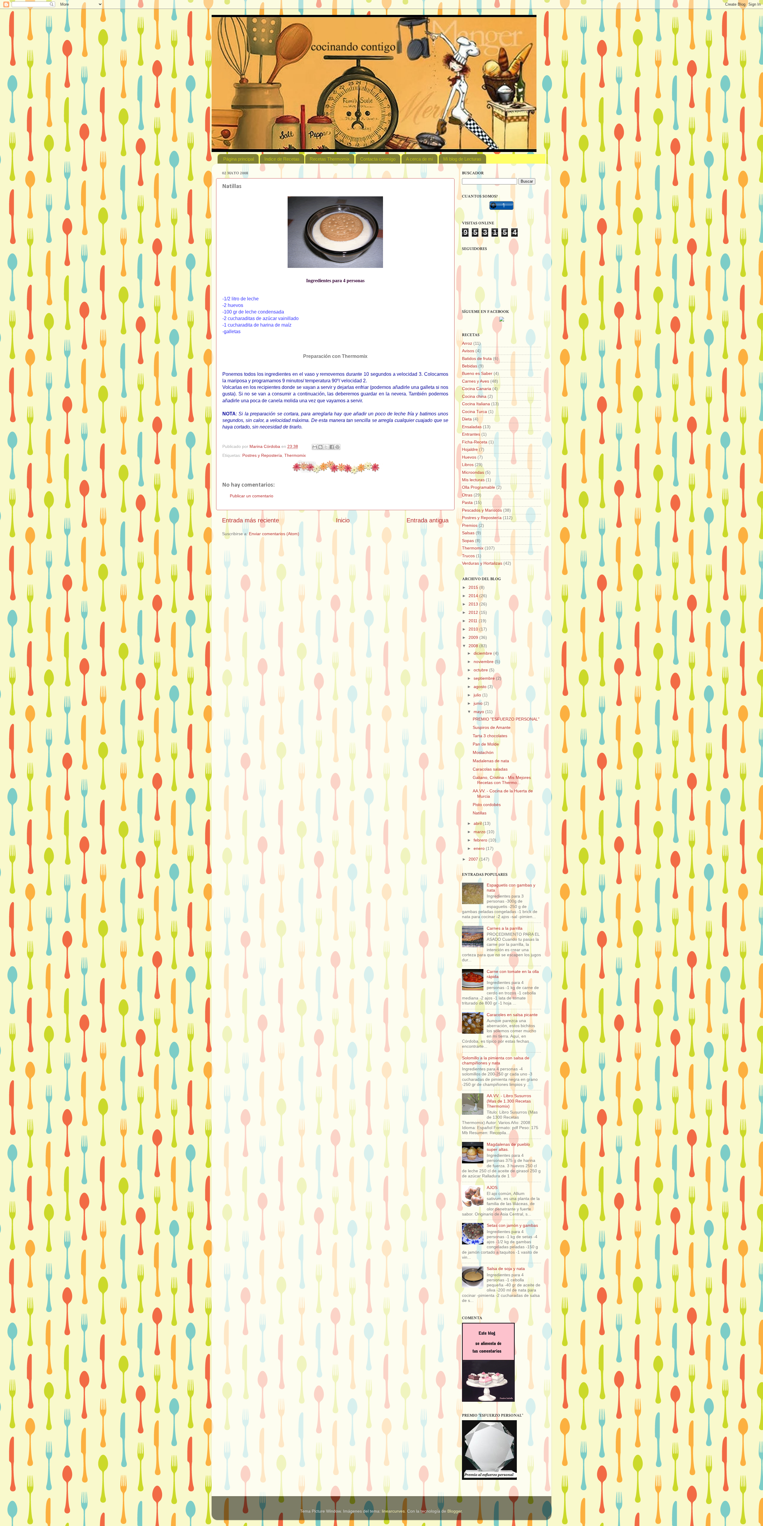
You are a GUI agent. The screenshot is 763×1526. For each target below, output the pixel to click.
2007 (474, 859)
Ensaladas (472, 426)
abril (478, 823)
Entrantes (471, 434)
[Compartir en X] (326, 447)
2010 (474, 629)
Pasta (467, 502)
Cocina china (474, 396)
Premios (469, 525)
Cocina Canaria (476, 388)
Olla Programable (478, 487)
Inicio (343, 520)
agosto (481, 686)
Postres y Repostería (262, 455)
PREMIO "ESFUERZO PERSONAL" (506, 719)
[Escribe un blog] (320, 447)
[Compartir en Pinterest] (337, 447)
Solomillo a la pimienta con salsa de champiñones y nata (495, 1060)
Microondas (473, 472)
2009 (474, 637)
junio (479, 703)
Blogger (454, 1511)
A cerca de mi (419, 159)
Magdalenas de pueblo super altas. (508, 1147)
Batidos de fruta (477, 358)
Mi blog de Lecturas (462, 159)
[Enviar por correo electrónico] (315, 447)
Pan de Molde (486, 744)
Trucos (468, 555)
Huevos (469, 457)
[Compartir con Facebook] (332, 447)
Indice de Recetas (282, 159)
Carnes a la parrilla (504, 928)
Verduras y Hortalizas (482, 563)
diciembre (483, 653)
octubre (481, 669)
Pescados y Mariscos (482, 510)
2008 (474, 645)
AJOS (492, 1187)
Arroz (467, 343)
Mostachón (483, 752)
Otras (467, 495)
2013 (474, 604)
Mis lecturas (473, 479)
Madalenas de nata (491, 760)
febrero (481, 840)
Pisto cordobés (487, 804)
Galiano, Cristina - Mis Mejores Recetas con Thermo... (502, 780)
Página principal (238, 159)
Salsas (468, 532)
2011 (474, 620)
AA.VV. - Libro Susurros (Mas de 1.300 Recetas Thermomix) (509, 1101)
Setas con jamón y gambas (512, 1225)
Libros (468, 464)
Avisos (468, 350)
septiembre (485, 678)
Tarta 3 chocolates (490, 735)
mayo (479, 711)
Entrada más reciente (250, 520)
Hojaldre (470, 449)
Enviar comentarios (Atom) (274, 533)
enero (480, 848)
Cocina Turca (474, 411)
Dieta (467, 419)
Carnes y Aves (475, 381)
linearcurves (393, 1511)
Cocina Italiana (476, 403)
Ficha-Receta (474, 442)
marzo (480, 831)
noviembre (484, 661)
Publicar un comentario (251, 495)
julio (478, 695)
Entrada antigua (428, 520)
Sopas (468, 540)
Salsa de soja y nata (506, 1268)
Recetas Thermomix (330, 159)
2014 (474, 595)
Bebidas (469, 366)
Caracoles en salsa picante (512, 1014)
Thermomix (295, 455)
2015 (474, 587)
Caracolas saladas (490, 769)
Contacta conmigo (378, 159)
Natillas (479, 813)
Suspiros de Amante (492, 727)
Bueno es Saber (477, 373)
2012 (474, 612)
